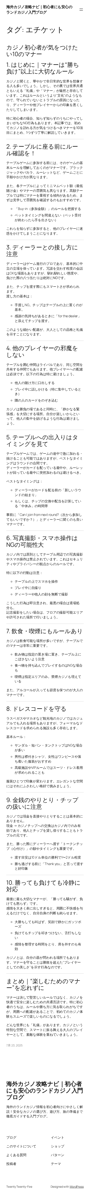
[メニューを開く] (81, 9)
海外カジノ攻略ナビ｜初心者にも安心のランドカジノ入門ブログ (39, 9)
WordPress (77, 1187)
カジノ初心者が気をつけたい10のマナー (42, 50)
